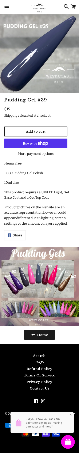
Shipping (10, 115)
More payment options (36, 154)
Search (39, 356)
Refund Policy (39, 369)
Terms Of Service (39, 375)
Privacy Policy (39, 382)
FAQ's (39, 362)
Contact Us (40, 388)
